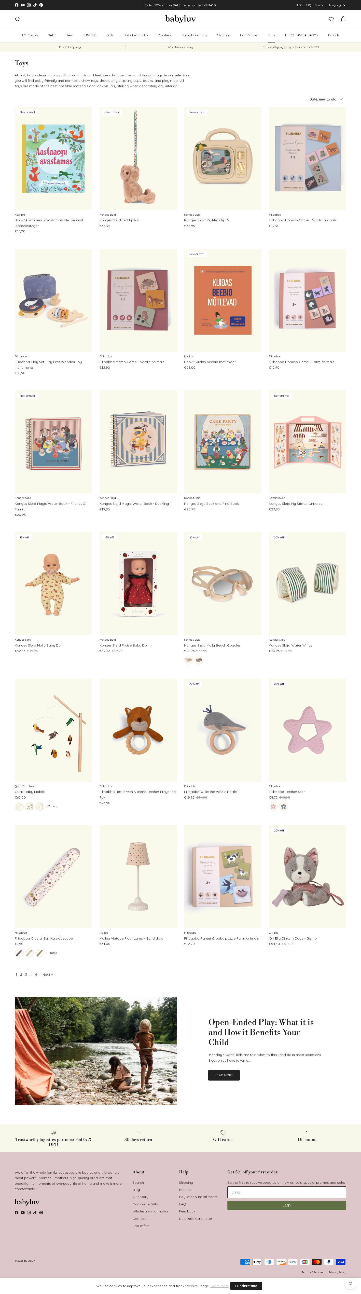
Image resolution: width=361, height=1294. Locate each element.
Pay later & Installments (198, 1197)
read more (224, 1075)
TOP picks (29, 35)
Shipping (186, 1182)
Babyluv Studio (136, 35)
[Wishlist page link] (331, 19)
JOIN (287, 1205)
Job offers (141, 1226)
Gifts (110, 35)
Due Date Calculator (195, 1218)
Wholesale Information (151, 1211)
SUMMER (90, 35)
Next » (47, 974)
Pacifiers (165, 35)
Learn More (219, 1286)
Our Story (140, 1197)
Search (138, 1182)
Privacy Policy (337, 1272)
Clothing (223, 35)
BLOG (299, 5)
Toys (271, 35)
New (69, 35)
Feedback (187, 1211)
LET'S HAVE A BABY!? (301, 35)
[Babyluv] (180, 19)
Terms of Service (312, 1272)
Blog (136, 1189)
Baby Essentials (194, 35)
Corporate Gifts (145, 1204)
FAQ (308, 5)
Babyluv (29, 1260)
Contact (320, 5)
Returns (185, 1189)
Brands (334, 35)
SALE (177, 5)
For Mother (249, 35)
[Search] (18, 19)
